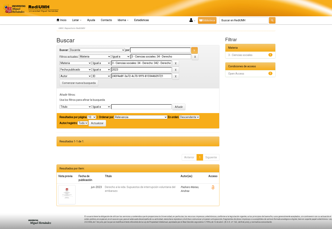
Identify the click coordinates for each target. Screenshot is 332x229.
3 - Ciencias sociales (240, 55)
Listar (76, 20)
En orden (173, 117)
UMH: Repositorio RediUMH (71, 28)
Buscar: (64, 50)
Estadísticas (141, 20)
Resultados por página (73, 117)
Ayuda (91, 20)
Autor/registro (68, 123)
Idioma (122, 20)
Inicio (62, 20)
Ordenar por (106, 117)
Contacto (106, 20)
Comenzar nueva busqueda (79, 83)
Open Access (236, 73)
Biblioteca (209, 20)
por (127, 50)
